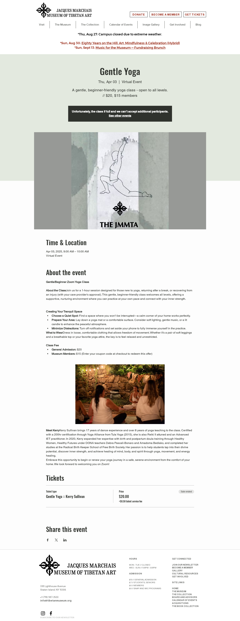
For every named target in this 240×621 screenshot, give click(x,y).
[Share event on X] (56, 540)
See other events (120, 115)
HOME (175, 588)
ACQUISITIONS (180, 603)
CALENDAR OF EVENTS (184, 600)
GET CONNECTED (181, 559)
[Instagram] (43, 613)
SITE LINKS (178, 582)
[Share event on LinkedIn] (65, 540)
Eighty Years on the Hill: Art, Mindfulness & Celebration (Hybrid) (131, 43)
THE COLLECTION (182, 594)
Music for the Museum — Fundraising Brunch (131, 48)
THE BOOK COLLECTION (185, 606)
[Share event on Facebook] (47, 540)
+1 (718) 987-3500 (49, 597)
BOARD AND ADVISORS (184, 597)
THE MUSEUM (179, 591)
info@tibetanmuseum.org (56, 600)
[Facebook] (51, 613)
